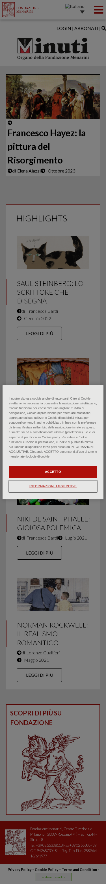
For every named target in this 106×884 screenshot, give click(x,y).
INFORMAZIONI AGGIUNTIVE (53, 486)
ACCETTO (53, 471)
